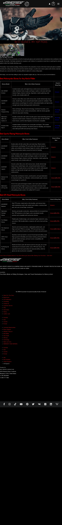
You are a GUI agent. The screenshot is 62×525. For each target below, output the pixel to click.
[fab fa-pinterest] (27, 404)
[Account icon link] (49, 4)
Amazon (53, 147)
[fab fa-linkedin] (51, 404)
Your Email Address (5, 283)
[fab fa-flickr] (45, 404)
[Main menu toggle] (58, 4)
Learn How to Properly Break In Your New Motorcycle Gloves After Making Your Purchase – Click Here (26, 255)
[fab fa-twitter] (33, 404)
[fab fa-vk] (39, 404)
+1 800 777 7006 (4, 377)
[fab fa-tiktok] (15, 404)
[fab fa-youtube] (21, 404)
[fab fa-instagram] (10, 404)
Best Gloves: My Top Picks (31, 41)
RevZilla (58, 178)
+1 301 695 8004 (4, 375)
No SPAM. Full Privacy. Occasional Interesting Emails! (31, 463)
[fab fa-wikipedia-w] (57, 404)
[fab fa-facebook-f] (4, 404)
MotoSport (58, 229)
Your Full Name (4, 279)
